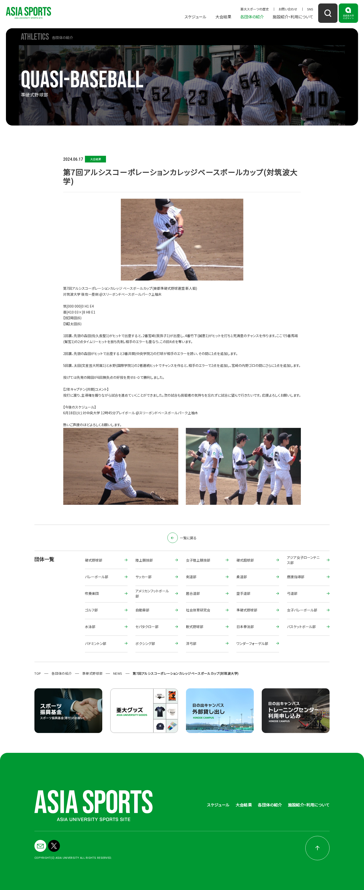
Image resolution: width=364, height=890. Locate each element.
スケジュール (195, 17)
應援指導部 (295, 576)
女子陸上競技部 (198, 560)
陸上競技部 (144, 560)
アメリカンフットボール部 (152, 594)
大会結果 (223, 17)
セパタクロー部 (146, 626)
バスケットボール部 (301, 626)
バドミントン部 (95, 643)
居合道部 (193, 593)
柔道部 (241, 576)
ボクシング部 (145, 643)
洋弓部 (191, 643)
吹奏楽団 (92, 593)
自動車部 (142, 609)
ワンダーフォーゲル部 (252, 643)
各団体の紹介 (252, 17)
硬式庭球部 (245, 560)
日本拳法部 (245, 626)
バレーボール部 (96, 576)
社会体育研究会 (198, 609)
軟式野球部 (194, 626)
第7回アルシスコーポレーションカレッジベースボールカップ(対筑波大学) (186, 673)
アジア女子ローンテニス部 (303, 560)
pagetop (317, 848)
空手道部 (243, 593)
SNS (310, 9)
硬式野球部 (93, 560)
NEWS (118, 673)
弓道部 (292, 593)
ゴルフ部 (91, 609)
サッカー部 (143, 576)
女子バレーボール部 (302, 609)
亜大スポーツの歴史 (254, 9)
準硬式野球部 (246, 609)
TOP (37, 673)
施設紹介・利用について (293, 17)
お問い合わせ (288, 9)
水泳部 (90, 626)
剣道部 (191, 576)
